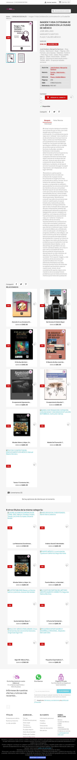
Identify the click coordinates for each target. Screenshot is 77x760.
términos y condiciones (51, 700)
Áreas (23, 7)
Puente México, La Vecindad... (54, 582)
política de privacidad (44, 748)
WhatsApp (60, 7)
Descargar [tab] (48, 124)
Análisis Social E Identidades (54, 543)
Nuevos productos (12, 721)
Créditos (43, 723)
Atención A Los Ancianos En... (21, 322)
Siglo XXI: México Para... (22, 660)
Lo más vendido (11, 723)
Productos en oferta (12, 718)
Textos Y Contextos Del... (21, 482)
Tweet (54, 112)
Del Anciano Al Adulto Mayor (55, 322)
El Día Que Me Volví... (21, 362)
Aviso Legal (26, 723)
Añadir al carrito (56, 97)
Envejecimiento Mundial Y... (55, 402)
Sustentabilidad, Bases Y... (22, 621)
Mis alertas (43, 730)
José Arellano (55, 68)
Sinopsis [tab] (47, 120)
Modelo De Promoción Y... (55, 442)
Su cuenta (44, 715)
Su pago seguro (28, 729)
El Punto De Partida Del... (55, 621)
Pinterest (59, 112)
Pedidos (42, 721)
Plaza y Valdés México (57, 77)
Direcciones (44, 725)
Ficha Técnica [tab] (58, 120)
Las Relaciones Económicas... (22, 543)
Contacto (48, 7)
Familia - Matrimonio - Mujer (57, 73)
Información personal (47, 718)
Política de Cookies (29, 734)
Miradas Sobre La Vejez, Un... (21, 442)
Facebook (8, 707)
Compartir (49, 112)
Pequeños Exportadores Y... (55, 660)
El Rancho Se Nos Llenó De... (55, 362)
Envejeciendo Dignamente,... (21, 402)
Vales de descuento (46, 728)
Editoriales (35, 7)
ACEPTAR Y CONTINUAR (37, 757)
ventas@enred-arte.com (63, 734)
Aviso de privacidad (29, 732)
